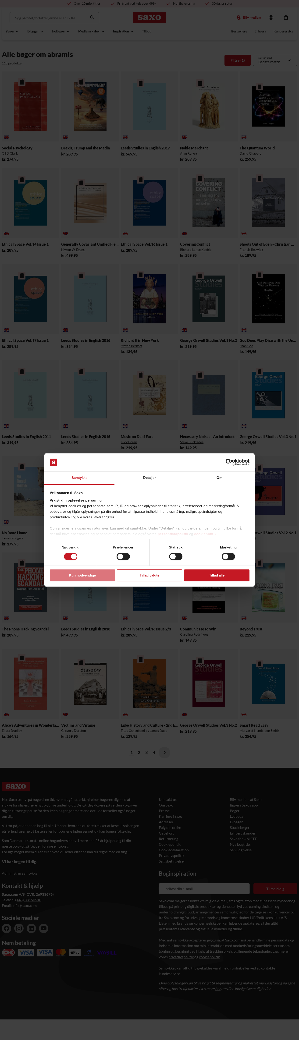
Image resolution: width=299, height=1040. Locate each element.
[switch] (123, 556)
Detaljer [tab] (149, 478)
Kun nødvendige (82, 575)
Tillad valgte (149, 575)
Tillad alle (216, 575)
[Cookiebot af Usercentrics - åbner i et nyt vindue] (229, 462)
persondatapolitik (173, 534)
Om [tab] (219, 478)
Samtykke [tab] (79, 478)
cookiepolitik (205, 534)
